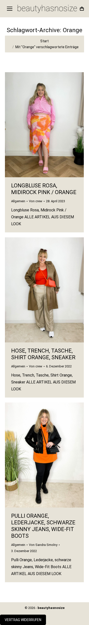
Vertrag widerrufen (23, 620)
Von (35, 201)
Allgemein (18, 201)
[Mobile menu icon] (9, 8)
